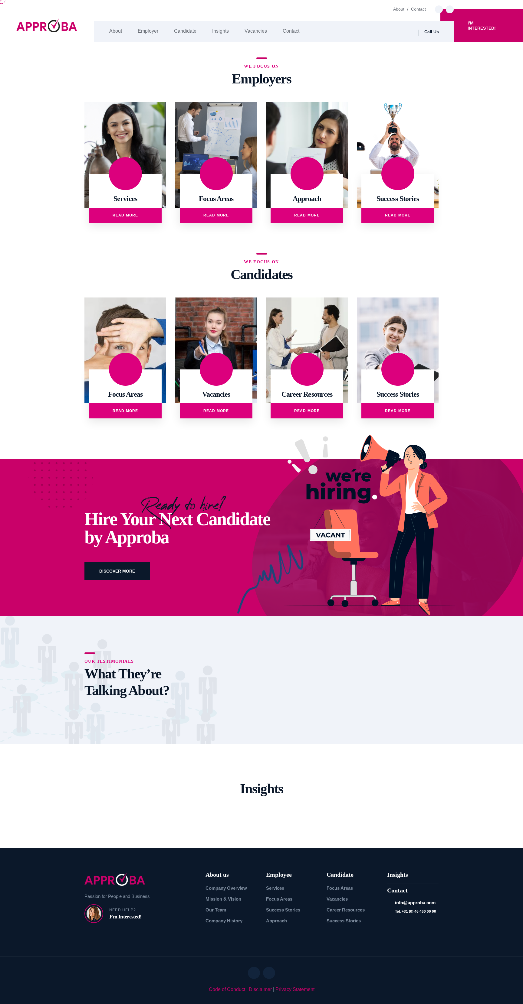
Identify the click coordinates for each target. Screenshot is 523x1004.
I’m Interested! (482, 26)
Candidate (185, 31)
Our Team (216, 909)
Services (275, 888)
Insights (220, 31)
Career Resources (346, 909)
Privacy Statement (294, 989)
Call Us (431, 31)
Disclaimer (260, 989)
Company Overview (226, 888)
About (398, 9)
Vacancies (256, 31)
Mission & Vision (223, 899)
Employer (148, 31)
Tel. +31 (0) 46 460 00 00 (415, 911)
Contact (418, 9)
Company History (224, 920)
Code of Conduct (227, 989)
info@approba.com (415, 902)
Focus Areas (279, 899)
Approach (276, 920)
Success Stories (283, 909)
